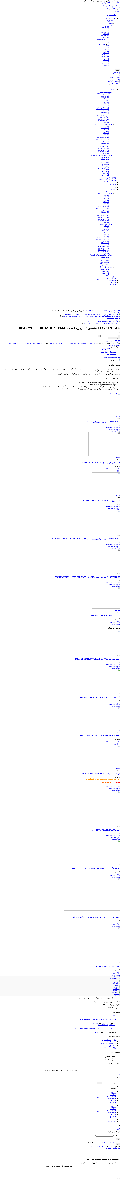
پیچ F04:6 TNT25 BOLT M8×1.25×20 (105, 615)
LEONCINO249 (104, 35)
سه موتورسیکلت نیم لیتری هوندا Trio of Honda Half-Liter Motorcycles (98, 1019)
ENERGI (109, 20)
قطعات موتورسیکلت (113, 345)
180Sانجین (105, 27)
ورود (118, 1139)
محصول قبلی (116, 312)
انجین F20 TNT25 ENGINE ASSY (107, 966)
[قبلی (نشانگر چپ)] (119, 1178)
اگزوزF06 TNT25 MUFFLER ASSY (106, 830)
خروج (118, 1081)
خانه (119, 311)
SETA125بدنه (101, 39)
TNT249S (106, 53)
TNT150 (106, 46)
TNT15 (106, 42)
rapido (110, 23)
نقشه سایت (112, 1049)
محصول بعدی (116, 319)
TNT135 (106, 41)
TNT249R (105, 51)
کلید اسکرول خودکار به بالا (112, 1148)
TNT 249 (26, 343)
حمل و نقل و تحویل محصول (107, 352)
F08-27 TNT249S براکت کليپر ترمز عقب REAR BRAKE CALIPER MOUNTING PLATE (91, 316)
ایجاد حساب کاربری (97, 1146)
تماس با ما (113, 1045)
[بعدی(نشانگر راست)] (117, 1178)
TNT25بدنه (105, 63)
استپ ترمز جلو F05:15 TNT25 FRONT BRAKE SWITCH (97, 659)
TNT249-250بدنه (103, 49)
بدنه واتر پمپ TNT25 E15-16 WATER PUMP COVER (99, 735)
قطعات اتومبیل (111, 15)
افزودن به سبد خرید (114, 338)
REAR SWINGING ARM (15, 343)
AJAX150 (106, 30)
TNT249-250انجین (103, 47)
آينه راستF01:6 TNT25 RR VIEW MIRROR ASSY (100, 697)
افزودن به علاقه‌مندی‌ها (113, 341)
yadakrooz (40, 343)
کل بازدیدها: (112, 1060)
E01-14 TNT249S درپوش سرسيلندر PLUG (103, 422)
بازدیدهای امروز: (111, 1056)
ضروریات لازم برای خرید (108, 1043)
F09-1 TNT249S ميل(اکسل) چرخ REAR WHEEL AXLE (102, 323)
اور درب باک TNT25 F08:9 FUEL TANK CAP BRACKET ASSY (95, 868)
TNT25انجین (105, 61)
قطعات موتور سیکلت (109, 18)
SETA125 (106, 37)
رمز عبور (116, 1135)
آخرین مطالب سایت (110, 1047)
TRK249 (106, 65)
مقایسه (117, 340)
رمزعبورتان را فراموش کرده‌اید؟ (110, 1142)
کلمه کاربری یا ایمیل (113, 1132)
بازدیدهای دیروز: (111, 1058)
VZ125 (106, 67)
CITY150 (106, 34)
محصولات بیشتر (111, 354)
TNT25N (106, 60)
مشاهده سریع (115, 431)
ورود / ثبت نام (112, 1121)
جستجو (117, 70)
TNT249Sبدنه (104, 56)
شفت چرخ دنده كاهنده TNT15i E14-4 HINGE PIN (101, 501)
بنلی (111, 25)
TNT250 (106, 58)
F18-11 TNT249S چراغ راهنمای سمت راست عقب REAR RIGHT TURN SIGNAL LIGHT (85, 539)
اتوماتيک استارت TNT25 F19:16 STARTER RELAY (100, 774)
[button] (114, 429)
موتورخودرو (108, 16)
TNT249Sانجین (104, 54)
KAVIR (110, 22)
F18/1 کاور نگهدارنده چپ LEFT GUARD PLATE (101, 463)
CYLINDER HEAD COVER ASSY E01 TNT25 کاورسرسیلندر (96, 917)
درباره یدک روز (111, 1041)
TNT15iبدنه (101, 44)
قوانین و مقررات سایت (109, 1040)
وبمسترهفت (117, 1073)
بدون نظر (95, 1023)
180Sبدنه (106, 29)
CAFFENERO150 (103, 32)
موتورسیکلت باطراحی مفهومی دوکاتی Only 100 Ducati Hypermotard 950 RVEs (95, 1028)
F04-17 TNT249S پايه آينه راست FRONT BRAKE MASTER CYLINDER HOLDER (87, 577)
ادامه (118, 1144)
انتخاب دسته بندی (114, 11)
